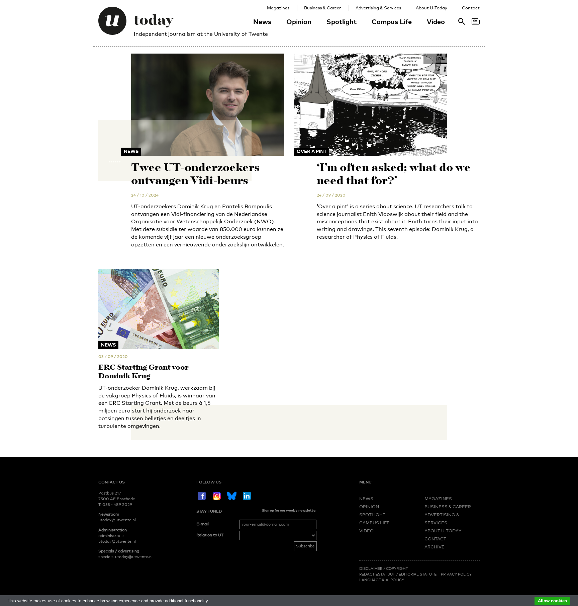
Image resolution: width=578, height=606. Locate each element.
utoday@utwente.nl (117, 520)
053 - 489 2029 (117, 504)
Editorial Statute (418, 574)
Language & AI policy (381, 580)
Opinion (298, 21)
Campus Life (392, 21)
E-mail (202, 524)
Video (436, 21)
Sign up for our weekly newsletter (289, 510)
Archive (434, 546)
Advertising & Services (378, 7)
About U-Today (431, 7)
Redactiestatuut (377, 574)
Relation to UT (209, 535)
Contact (471, 7)
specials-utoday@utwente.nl (125, 556)
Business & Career (322, 7)
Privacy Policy (456, 574)
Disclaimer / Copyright (383, 568)
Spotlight (341, 21)
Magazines (278, 7)
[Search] (476, 21)
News (262, 21)
